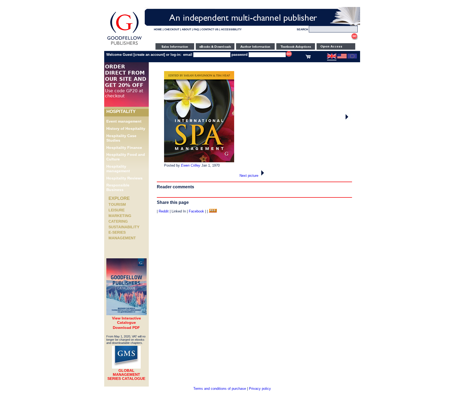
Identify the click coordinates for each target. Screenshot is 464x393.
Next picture (249, 176)
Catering (118, 221)
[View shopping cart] (308, 57)
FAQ (196, 29)
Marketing (119, 216)
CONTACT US (210, 29)
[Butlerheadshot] (347, 119)
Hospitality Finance (124, 147)
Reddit (164, 211)
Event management (124, 121)
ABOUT (186, 29)
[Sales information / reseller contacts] (174, 48)
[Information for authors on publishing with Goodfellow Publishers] (255, 48)
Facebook (196, 211)
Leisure (116, 210)
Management (122, 238)
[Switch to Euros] (352, 57)
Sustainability (123, 227)
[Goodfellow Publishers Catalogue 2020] (126, 314)
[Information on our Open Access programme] (336, 48)
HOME (158, 29)
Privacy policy (260, 389)
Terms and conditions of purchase (219, 389)
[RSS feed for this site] (213, 211)
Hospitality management (118, 168)
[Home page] (124, 45)
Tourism (117, 204)
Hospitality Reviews (124, 178)
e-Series (117, 232)
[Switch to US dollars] (342, 57)
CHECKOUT (171, 29)
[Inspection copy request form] (295, 48)
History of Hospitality (125, 128)
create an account (149, 55)
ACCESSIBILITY (231, 29)
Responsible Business (117, 187)
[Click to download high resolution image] (199, 161)
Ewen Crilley (190, 165)
